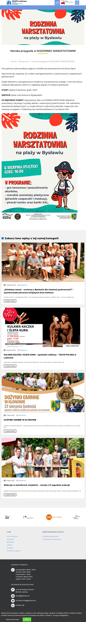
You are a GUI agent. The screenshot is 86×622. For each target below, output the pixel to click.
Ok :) (27, 619)
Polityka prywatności (50, 536)
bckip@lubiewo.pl (22, 596)
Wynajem (10, 539)
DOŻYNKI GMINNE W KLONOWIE (20, 420)
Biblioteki (10, 542)
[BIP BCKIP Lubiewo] (67, 3)
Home (13, 62)
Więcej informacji (12, 619)
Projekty (10, 548)
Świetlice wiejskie (13, 551)
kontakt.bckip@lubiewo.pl (26, 601)
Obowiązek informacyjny (51, 539)
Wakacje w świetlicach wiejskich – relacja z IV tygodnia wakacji (37, 485)
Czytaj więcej (10, 301)
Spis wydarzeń (12, 536)
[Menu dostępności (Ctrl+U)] (57, 2)
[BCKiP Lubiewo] (17, 2)
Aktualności (24, 62)
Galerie (9, 545)
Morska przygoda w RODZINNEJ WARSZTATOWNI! (53, 62)
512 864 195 (20, 605)
